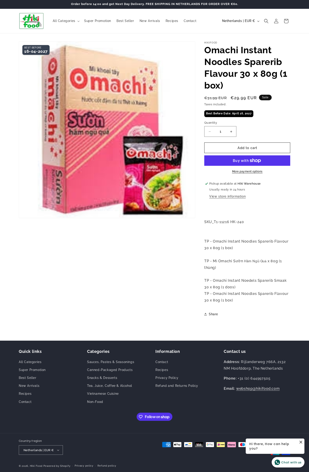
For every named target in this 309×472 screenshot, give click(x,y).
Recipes (25, 393)
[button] (65, 21)
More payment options (247, 171)
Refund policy (106, 465)
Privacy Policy (166, 378)
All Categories (30, 362)
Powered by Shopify (57, 466)
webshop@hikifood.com (258, 388)
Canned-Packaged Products (110, 370)
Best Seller (27, 378)
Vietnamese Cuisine (103, 393)
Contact (25, 402)
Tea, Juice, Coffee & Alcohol (109, 386)
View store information (227, 196)
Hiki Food (36, 466)
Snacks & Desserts (102, 378)
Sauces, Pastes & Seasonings (110, 362)
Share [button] (213, 314)
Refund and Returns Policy (176, 386)
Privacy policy (84, 465)
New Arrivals (29, 386)
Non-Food (95, 402)
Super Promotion (32, 370)
